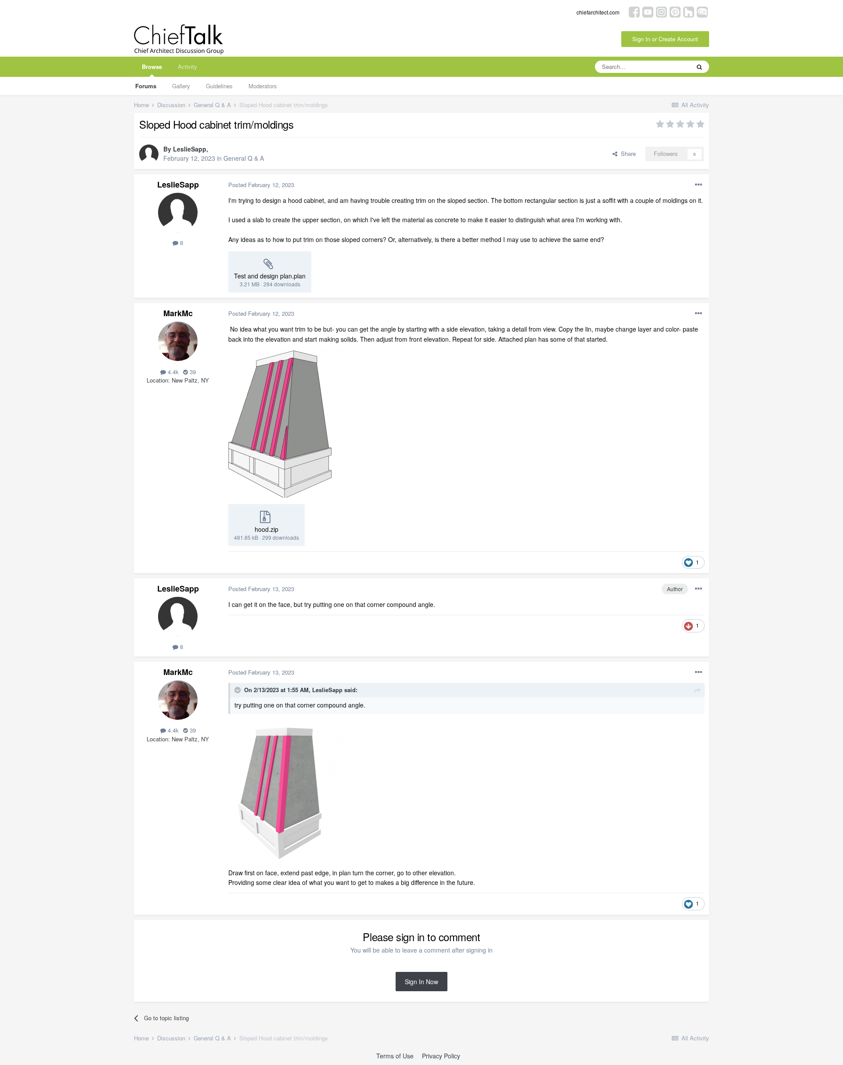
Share (626, 153)
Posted (261, 185)
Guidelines (219, 86)
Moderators (263, 86)
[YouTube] (647, 11)
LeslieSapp (189, 148)
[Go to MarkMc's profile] (178, 341)
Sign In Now (421, 981)
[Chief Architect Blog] (702, 11)
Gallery (181, 86)
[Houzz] (688, 11)
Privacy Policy (441, 1055)
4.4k (172, 372)
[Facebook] (634, 11)
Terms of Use (395, 1055)
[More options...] (698, 185)
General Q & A (243, 158)
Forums (145, 86)
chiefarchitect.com (598, 12)
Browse (152, 66)
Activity (187, 66)
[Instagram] (661, 11)
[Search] (699, 67)
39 (192, 372)
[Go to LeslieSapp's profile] (149, 154)
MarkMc (178, 313)
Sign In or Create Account (665, 39)
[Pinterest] (675, 11)
